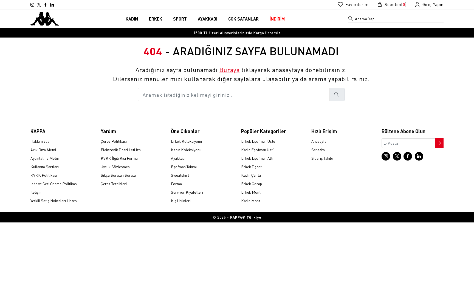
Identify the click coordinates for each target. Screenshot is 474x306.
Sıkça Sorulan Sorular (119, 175)
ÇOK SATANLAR (243, 19)
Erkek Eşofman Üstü (258, 141)
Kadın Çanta (251, 175)
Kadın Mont (250, 200)
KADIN (132, 19)
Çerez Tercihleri (114, 183)
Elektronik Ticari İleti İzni (121, 149)
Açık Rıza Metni (43, 149)
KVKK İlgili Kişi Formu (119, 158)
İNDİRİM (277, 19)
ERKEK (155, 19)
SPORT (180, 19)
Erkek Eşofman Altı (257, 158)
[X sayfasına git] (39, 4)
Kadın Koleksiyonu (186, 149)
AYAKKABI (207, 19)
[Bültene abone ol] (438, 142)
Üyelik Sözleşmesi (116, 166)
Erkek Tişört (251, 166)
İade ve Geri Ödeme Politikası (54, 183)
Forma (176, 183)
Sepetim (318, 149)
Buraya (229, 69)
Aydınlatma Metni (44, 158)
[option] (237, 32)
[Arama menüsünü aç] (351, 19)
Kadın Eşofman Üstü (258, 149)
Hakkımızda (39, 141)
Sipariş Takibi (322, 158)
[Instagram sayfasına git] (32, 4)
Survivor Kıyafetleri (187, 192)
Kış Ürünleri (181, 200)
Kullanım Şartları (44, 166)
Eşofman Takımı (184, 166)
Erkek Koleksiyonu (186, 141)
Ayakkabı (178, 158)
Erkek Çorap (251, 183)
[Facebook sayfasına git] (45, 4)
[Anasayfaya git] (44, 18)
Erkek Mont (251, 192)
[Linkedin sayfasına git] (52, 4)
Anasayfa (318, 141)
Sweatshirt (180, 175)
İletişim (36, 192)
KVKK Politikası (43, 175)
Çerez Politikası (114, 141)
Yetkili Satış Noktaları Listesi (54, 200)
